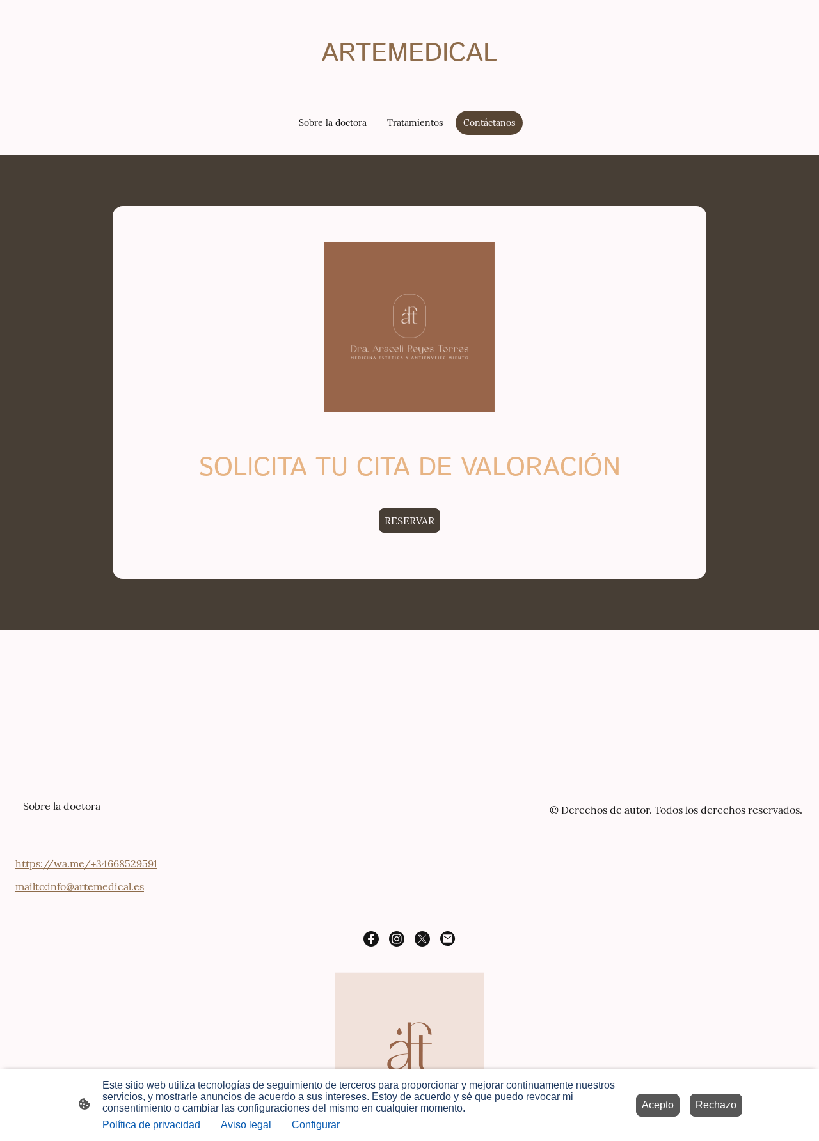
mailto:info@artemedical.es (79, 886)
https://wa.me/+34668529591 (86, 863)
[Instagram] (396, 939)
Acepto (658, 1104)
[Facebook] (371, 939)
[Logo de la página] (409, 84)
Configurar (316, 1124)
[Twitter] (422, 939)
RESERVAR (409, 520)
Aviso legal (246, 1124)
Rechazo (716, 1104)
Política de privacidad (151, 1124)
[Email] (448, 939)
